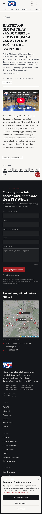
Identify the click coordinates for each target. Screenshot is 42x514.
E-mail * (6, 220)
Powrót (7, 17)
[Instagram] (37, 170)
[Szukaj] (32, 3)
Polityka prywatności (10, 445)
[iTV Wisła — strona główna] (12, 3)
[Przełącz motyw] (37, 3)
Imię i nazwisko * (10, 211)
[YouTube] (9, 395)
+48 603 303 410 (12, 350)
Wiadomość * (7, 247)
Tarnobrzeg (8, 9)
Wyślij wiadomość (15, 270)
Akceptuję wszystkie (21, 497)
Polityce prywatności (22, 492)
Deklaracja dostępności (11, 457)
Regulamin (6, 437)
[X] (10, 170)
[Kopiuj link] (5, 174)
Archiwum (6, 419)
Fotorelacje (7, 411)
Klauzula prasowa (9, 472)
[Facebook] (5, 170)
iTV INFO (6, 407)
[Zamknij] (38, 479)
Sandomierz (7, 82)
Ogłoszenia (7, 415)
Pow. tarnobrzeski (24, 9)
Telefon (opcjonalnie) (11, 229)
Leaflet (23, 336)
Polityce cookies (8, 492)
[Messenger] (21, 170)
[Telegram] (26, 170)
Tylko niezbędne (21, 503)
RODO (5, 453)
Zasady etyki (7, 476)
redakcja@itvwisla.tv (12, 275)
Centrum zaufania (9, 461)
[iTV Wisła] (7, 365)
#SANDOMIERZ (14, 74)
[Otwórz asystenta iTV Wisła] (37, 174)
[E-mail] (14, 395)
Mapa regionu (7, 423)
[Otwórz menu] (4, 3)
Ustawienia (21, 509)
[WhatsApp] (15, 170)
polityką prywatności (12, 283)
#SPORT (5, 74)
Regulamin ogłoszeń (10, 441)
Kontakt (5, 427)
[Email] (32, 170)
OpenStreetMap (34, 336)
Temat (5, 238)
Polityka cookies (8, 449)
